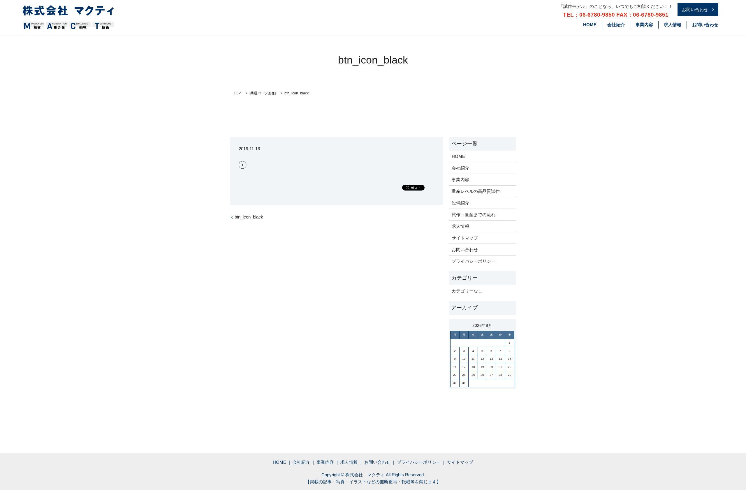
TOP (237, 93)
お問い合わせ (705, 24)
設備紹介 (460, 202)
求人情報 (672, 24)
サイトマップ (465, 237)
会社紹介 (616, 24)
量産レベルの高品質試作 (476, 191)
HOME (590, 24)
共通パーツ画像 (262, 93)
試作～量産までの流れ (473, 214)
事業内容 (644, 24)
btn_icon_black (249, 216)
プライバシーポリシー (473, 261)
